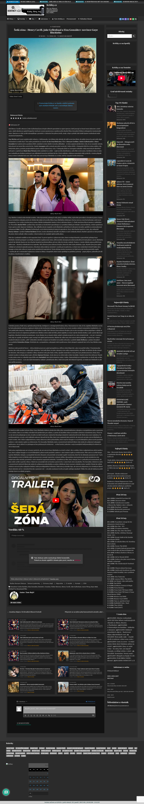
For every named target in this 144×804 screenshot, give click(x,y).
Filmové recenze (56, 27)
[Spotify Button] (133, 19)
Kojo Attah (94, 587)
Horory (131, 748)
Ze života (17, 756)
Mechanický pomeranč (122, 509)
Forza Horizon (119, 588)
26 (37, 789)
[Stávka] (34, 715)
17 (30, 785)
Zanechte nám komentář (65, 36)
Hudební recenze (16, 751)
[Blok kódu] (46, 715)
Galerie (114, 748)
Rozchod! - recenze (121, 507)
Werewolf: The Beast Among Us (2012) (121, 306)
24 (30, 789)
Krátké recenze (56, 751)
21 (44, 785)
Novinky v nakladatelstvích (82, 751)
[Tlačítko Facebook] (123, 19)
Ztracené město (120, 500)
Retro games (44, 753)
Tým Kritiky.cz (59, 19)
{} (51, 715)
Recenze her (133, 751)
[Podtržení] (31, 715)
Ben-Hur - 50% (119, 526)
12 (37, 781)
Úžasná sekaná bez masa (123, 568)
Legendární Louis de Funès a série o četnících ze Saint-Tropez (126, 163)
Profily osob (108, 751)
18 (33, 785)
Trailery (103, 753)
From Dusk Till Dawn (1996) (123, 590)
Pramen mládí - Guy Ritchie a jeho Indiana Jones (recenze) (85, 684)
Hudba (8, 751)
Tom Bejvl (42, 36)
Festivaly (41, 748)
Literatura (44, 19)
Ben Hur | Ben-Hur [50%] (123, 530)
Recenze (125, 751)
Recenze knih (10, 753)
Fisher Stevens (56, 587)
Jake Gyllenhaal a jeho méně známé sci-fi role (31, 637)
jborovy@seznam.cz (122, 705)
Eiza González (33, 587)
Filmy (11, 19)
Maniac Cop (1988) (120, 596)
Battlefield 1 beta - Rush (121, 603)
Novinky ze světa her (97, 751)
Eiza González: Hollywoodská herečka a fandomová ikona (34, 653)
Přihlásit (110, 671)
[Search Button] (136, 19)
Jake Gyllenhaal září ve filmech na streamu (31, 622)
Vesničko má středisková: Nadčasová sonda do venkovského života (126, 245)
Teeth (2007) (118, 607)
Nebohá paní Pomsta (121, 511)
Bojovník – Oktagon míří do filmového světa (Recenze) (125, 144)
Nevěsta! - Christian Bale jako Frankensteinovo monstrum (35, 668)
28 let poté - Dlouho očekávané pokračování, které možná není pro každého (119, 476)
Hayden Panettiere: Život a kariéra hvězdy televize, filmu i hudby (126, 264)
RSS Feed (110, 678)
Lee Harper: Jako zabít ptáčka (123, 581)
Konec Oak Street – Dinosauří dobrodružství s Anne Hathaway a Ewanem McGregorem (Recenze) (126, 224)
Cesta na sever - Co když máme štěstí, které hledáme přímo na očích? (120, 644)
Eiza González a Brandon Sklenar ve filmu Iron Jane (83, 637)
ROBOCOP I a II (129, 660)
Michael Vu (12, 589)
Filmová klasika (50, 748)
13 (41, 781)
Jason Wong (86, 587)
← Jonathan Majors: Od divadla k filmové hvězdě (24, 612)
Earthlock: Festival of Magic (123, 585)
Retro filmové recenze (33, 753)
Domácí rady (34, 748)
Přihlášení (91, 701)
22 (48, 785)
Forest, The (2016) (121, 546)
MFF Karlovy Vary (67, 751)
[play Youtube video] (56, 500)
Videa (117, 753)
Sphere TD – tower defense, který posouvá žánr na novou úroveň (125, 184)
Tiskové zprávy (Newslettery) (91, 753)
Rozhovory (53, 753)
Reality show (118, 751)
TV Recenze (111, 753)
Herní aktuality (122, 748)
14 (44, 781)
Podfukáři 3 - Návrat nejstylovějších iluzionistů (32, 684)
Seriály (22, 19)
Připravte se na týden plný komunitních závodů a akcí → (84, 612)
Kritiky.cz (52, 5)
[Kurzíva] (28, 715)
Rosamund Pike (22, 589)
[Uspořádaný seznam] (37, 715)
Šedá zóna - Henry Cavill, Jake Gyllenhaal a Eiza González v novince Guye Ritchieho (56, 31)
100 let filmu (10, 748)
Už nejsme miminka (121, 528)
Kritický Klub (36, 751)
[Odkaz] (49, 715)
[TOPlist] (9, 764)
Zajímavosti (124, 753)
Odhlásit (116, 671)
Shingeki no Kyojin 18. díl (125, 656)
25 (34, 789)
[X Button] (120, 19)
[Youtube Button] (131, 19)
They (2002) (118, 605)
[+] (55, 715)
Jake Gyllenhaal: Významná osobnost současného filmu (84, 622)
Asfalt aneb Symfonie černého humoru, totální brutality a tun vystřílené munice (121, 572)
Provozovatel (71, 19)
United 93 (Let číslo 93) (123, 498)
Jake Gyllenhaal (76, 587)
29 (48, 789)
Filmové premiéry (90, 748)
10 (30, 781)
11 (33, 781)
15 (47, 781)
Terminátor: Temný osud (123, 653)
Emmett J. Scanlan (44, 587)
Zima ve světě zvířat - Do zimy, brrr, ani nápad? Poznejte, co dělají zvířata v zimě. (119, 649)
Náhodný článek (86, 19)
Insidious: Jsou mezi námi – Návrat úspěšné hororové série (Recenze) (126, 283)
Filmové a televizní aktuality (33, 630)
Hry (33, 19)
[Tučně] (25, 715)
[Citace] (43, 715)
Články (23, 756)
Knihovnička (26, 751)
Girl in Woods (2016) (122, 557)
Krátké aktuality (45, 751)
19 (37, 785)
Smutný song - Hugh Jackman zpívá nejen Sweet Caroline (85, 668)
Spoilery (79, 753)
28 (44, 789)
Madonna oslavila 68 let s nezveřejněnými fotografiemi (126, 125)
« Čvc (30, 796)
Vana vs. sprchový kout (121, 601)
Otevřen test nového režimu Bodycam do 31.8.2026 (124, 385)
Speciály (72, 753)
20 (41, 785)
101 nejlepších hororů (22, 748)
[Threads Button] (125, 19)
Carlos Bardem (23, 587)
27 (41, 789)
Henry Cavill (66, 587)
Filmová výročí (61, 748)
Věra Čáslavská (120, 577)
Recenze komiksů (20, 753)
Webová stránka (16, 602)
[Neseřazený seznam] (40, 715)
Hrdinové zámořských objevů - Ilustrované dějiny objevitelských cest (119, 632)
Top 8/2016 (117, 583)
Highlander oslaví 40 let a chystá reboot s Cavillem (82, 653)
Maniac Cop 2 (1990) (121, 599)
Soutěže (66, 753)
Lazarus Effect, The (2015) (123, 579)
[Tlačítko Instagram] (128, 19)
